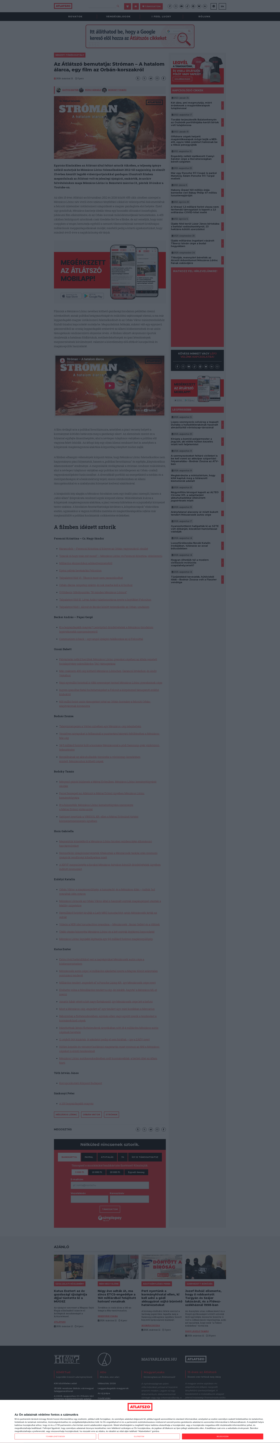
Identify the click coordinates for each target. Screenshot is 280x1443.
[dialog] (140, 1421)
